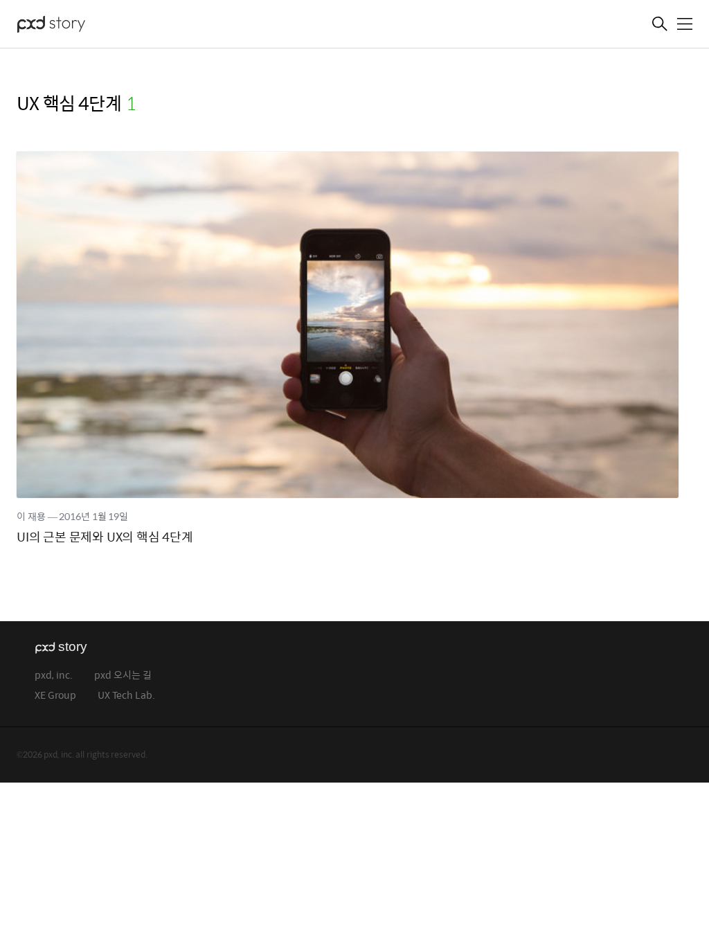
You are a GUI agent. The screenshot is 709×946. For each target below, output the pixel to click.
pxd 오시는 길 (123, 675)
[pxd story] (86, 25)
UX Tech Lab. (126, 695)
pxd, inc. (54, 675)
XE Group (55, 695)
